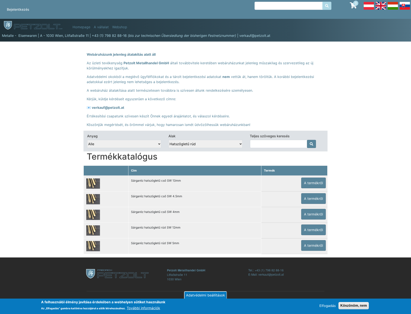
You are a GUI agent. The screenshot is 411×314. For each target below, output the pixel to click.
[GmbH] (35, 25)
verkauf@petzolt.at (108, 107)
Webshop (119, 27)
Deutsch (369, 9)
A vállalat (101, 27)
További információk (143, 308)
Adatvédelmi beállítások (205, 295)
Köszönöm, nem (353, 305)
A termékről (313, 183)
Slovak (405, 9)
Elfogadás (327, 306)
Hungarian (393, 9)
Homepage (81, 27)
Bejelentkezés (18, 9)
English (381, 9)
